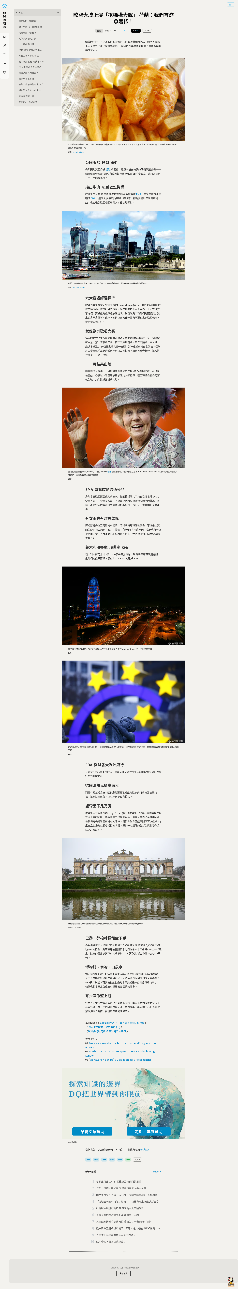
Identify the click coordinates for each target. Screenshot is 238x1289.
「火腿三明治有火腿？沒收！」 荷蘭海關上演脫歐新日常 (127, 1201)
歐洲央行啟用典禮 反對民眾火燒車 (107, 1031)
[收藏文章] (125, 31)
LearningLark (78, 152)
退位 (109, 471)
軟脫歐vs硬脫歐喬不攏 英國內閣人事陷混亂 (120, 1208)
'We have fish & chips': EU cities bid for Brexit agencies (120, 1059)
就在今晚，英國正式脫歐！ (111, 1241)
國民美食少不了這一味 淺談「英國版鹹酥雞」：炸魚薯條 (126, 1195)
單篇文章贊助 (92, 1131)
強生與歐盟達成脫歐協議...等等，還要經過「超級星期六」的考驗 (128, 1228)
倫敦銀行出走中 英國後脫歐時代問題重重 (118, 1181)
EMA (138, 194)
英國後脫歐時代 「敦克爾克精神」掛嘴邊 (122, 1023)
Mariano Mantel (79, 287)
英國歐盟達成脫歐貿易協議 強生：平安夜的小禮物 (123, 1221)
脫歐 (108, 169)
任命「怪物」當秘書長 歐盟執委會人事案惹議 (121, 1188)
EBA (93, 198)
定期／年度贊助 (149, 1131)
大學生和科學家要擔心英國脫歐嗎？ (116, 1235)
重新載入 (123, 1273)
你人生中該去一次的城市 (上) (104, 1027)
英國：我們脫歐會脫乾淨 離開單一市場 (117, 1215)
